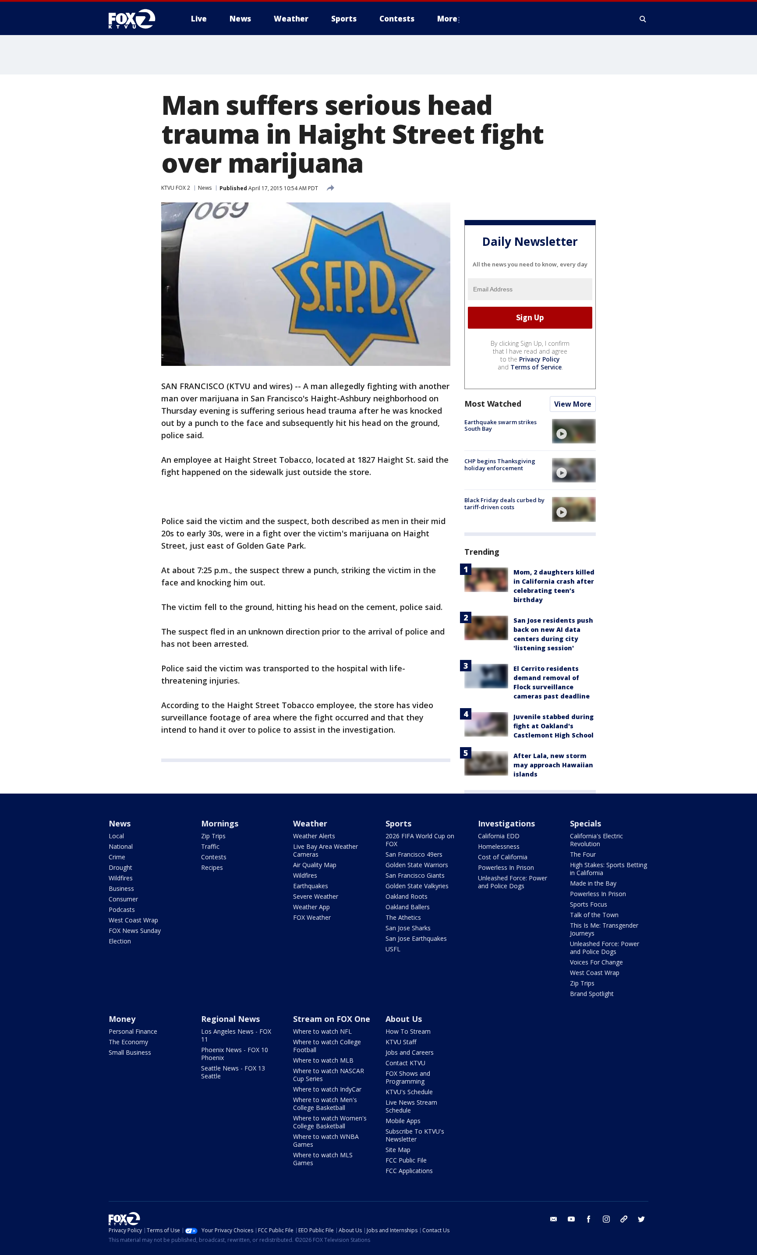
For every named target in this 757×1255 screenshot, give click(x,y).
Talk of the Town (594, 915)
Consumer (123, 899)
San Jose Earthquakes (416, 938)
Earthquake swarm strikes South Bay (500, 425)
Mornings (219, 823)
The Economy (128, 1042)
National (121, 846)
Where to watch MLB (323, 1060)
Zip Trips (213, 836)
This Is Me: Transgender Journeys (604, 929)
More (447, 19)
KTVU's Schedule (409, 1092)
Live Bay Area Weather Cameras (325, 850)
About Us (404, 1019)
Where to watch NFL (322, 1031)
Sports (398, 823)
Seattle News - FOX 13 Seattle (233, 1072)
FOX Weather (312, 917)
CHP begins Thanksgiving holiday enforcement (499, 464)
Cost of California (502, 857)
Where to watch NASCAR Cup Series (328, 1075)
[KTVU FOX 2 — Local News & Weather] (137, 18)
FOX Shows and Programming (408, 1077)
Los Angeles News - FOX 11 (236, 1035)
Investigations (506, 823)
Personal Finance (133, 1031)
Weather (310, 823)
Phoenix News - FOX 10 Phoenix (234, 1054)
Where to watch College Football (327, 1046)
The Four (583, 854)
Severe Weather (315, 896)
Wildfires (121, 878)
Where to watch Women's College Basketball (330, 1122)
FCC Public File (406, 1160)
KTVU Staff (401, 1042)
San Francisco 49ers (414, 854)
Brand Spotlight (592, 993)
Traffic (210, 846)
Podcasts (122, 909)
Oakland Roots (407, 896)
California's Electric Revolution (596, 840)
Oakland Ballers (408, 907)
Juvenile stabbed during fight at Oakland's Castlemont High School (553, 726)
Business (121, 888)
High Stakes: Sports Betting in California (608, 869)
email (554, 1219)
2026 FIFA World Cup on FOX (420, 840)
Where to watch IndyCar (327, 1089)
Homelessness (499, 846)
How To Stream (408, 1031)
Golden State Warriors (417, 865)
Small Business (130, 1052)
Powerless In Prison (506, 867)
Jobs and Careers (410, 1052)
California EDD (499, 836)
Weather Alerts (314, 836)
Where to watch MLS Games (323, 1159)
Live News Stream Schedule (411, 1106)
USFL (393, 949)
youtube (571, 1219)
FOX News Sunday (135, 930)
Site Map (398, 1149)
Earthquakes (310, 886)
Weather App (311, 907)
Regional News (230, 1019)
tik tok (624, 1219)
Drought (120, 867)
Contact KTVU (405, 1063)
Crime (117, 857)
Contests (213, 857)
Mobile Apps (403, 1121)
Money (122, 1019)
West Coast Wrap (133, 920)
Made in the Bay (593, 883)
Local (116, 836)
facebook (589, 1219)
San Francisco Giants (415, 875)
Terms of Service (536, 367)
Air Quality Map (314, 865)
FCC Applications (409, 1170)
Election (120, 941)
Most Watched (492, 403)
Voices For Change (596, 962)
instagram (606, 1219)
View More (572, 404)
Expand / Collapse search (643, 18)
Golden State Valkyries (417, 886)
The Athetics (403, 917)
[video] (574, 431)
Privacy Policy (539, 359)
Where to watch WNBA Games (326, 1140)
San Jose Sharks (408, 928)
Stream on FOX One (331, 1019)
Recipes (212, 867)
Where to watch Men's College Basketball (325, 1103)
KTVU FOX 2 (175, 187)
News (205, 187)
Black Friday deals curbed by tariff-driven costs (504, 503)
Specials (585, 823)
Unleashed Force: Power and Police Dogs (512, 882)
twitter (641, 1219)
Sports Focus (588, 904)
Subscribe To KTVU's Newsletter (415, 1135)
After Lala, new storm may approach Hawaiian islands (553, 765)
